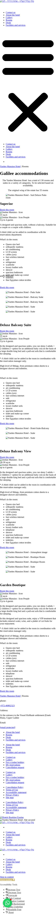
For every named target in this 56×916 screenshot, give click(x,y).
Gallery (9, 17)
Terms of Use (12, 790)
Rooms (9, 20)
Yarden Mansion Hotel (10, 166)
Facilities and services (15, 25)
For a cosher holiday (15, 762)
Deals (8, 22)
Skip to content (7, 877)
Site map (10, 797)
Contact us (10, 12)
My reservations (13, 765)
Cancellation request (15, 767)
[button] (28, 85)
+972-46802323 (7, 705)
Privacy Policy (12, 795)
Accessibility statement (16, 792)
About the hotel (13, 15)
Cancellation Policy (14, 787)
